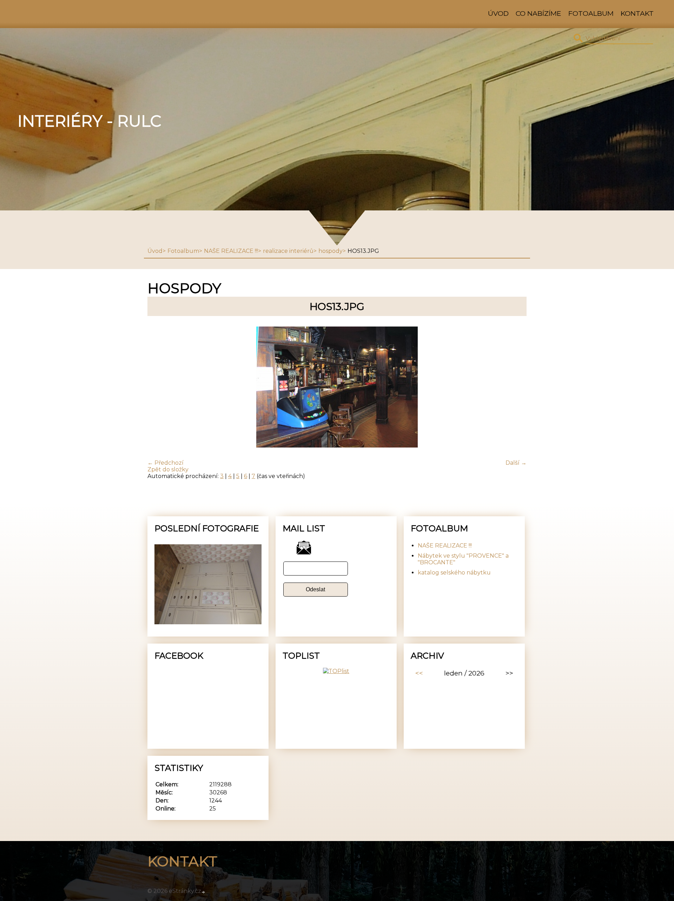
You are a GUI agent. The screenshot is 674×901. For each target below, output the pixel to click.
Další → (516, 462)
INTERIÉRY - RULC (89, 121)
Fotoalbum (591, 13)
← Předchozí (165, 462)
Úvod (498, 13)
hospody (330, 251)
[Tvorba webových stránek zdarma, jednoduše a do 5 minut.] (203, 892)
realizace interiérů (288, 251)
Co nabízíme (538, 13)
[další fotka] (515, 388)
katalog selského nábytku (454, 572)
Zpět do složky (168, 469)
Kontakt (637, 13)
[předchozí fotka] (159, 388)
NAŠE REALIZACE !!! (231, 251)
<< (419, 673)
